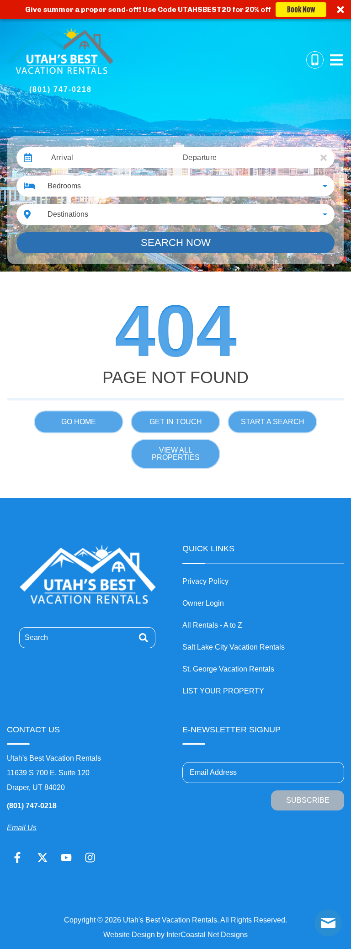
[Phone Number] (315, 60)
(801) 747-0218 (32, 806)
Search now (176, 242)
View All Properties (176, 453)
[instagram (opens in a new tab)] (90, 858)
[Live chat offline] (328, 923)
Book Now (301, 9)
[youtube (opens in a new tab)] (66, 858)
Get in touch (175, 422)
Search (36, 637)
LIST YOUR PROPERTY (223, 691)
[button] (175, 9)
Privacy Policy (205, 581)
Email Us (22, 828)
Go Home (78, 422)
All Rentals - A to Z (212, 625)
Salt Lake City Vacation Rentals (233, 647)
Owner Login (203, 603)
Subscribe (308, 800)
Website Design (129, 934)
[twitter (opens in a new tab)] (42, 858)
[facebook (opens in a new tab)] (19, 858)
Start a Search (272, 422)
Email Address (213, 772)
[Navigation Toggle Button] (336, 60)
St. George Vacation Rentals (228, 669)
